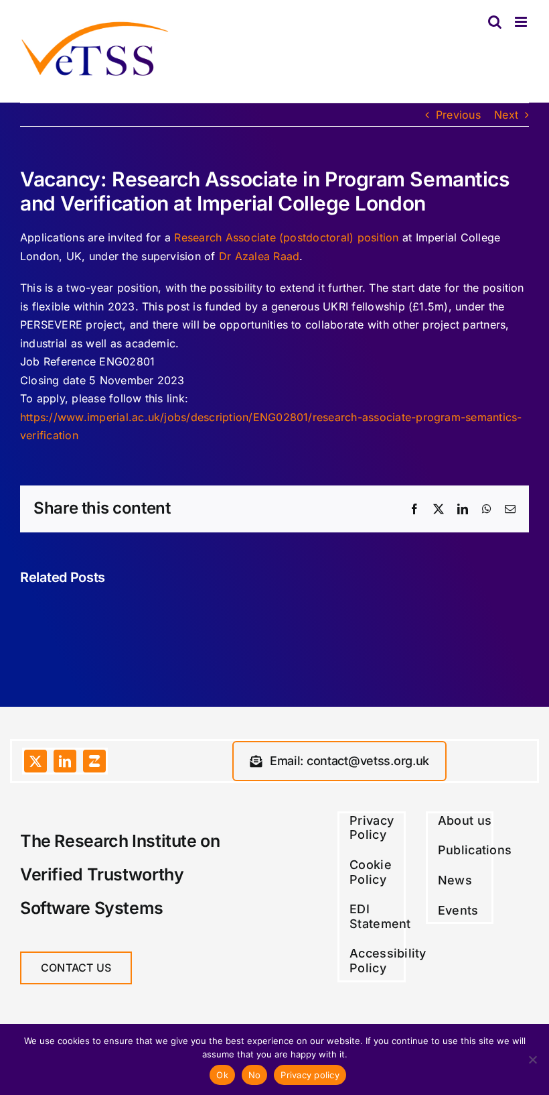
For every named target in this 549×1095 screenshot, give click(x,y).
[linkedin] (65, 761)
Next (506, 114)
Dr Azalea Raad (259, 256)
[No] (532, 1059)
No (254, 1075)
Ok (222, 1075)
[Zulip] (94, 761)
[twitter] (35, 761)
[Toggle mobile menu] (522, 22)
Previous (458, 114)
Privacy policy (310, 1075)
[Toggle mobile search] (494, 22)
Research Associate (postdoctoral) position (286, 237)
